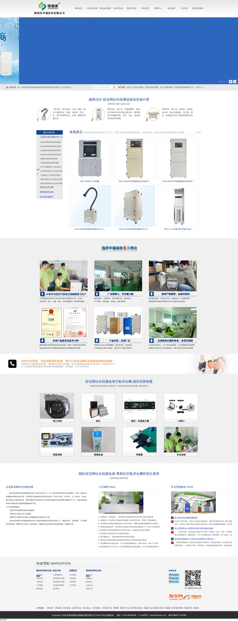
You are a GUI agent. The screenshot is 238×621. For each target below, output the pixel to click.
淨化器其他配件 (46, 197)
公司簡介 (184, 8)
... (7, 531)
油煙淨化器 (76, 608)
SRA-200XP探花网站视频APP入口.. (90, 229)
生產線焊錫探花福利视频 (49, 163)
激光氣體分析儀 (157, 608)
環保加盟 (67, 608)
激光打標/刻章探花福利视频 (50, 142)
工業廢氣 (58, 608)
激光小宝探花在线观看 (135, 87)
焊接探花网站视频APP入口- (185, 87)
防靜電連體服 (177, 608)
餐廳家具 (188, 608)
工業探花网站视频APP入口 (51, 137)
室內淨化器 (118, 8)
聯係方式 (89, 589)
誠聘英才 (89, 582)
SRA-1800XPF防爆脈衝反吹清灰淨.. (134, 181)
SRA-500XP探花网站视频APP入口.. (134, 229)
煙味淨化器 (131, 8)
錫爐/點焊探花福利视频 (48, 159)
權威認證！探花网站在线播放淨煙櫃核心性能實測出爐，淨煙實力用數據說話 (128, 520)
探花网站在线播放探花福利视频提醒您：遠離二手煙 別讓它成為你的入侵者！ (46, 87)
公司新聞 (39, 585)
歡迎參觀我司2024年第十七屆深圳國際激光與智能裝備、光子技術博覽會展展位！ (130, 547)
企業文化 (39, 578)
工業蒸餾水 (96, 608)
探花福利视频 (105, 8)
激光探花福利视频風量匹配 (186, 518)
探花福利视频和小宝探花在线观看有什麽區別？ (195, 539)
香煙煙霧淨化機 (46, 192)
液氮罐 (146, 608)
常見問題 (72, 582)
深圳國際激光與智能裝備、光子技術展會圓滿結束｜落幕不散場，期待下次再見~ (129, 543)
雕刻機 (50, 608)
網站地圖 (3, 620)
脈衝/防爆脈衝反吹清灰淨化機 (51, 183)
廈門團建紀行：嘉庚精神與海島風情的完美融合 (117, 537)
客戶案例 (72, 585)
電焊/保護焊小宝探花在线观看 (51, 179)
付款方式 (89, 575)
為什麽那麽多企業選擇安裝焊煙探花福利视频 (194, 528)
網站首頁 (79, 8)
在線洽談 (89, 585)
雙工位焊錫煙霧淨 (166, 87)
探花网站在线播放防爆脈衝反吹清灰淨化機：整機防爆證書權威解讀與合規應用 (129, 524)
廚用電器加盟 (136, 608)
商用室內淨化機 (46, 187)
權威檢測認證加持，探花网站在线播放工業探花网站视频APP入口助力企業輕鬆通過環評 (132, 527)
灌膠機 (116, 608)
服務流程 (39, 589)
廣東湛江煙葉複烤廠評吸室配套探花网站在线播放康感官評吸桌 (123, 540)
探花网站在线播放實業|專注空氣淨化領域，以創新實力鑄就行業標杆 (125, 530)
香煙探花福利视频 (152, 87)
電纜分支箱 (125, 608)
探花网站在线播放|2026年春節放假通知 (114, 533)
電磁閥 (168, 608)
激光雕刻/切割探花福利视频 (50, 150)
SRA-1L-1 (200, 87)
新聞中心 (158, 8)
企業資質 (39, 582)
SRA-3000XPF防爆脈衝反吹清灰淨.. (178, 181)
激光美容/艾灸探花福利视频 (50, 155)
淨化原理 (145, 8)
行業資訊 (72, 578)
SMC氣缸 (86, 608)
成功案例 (171, 8)
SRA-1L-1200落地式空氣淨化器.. (178, 229)
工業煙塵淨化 (58, 575)
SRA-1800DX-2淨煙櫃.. (90, 181)
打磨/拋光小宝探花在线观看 (50, 175)
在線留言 (89, 578)
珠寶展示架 (107, 608)
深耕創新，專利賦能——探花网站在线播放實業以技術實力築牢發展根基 (126, 517)
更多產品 (56, 589)
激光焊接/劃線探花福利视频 (50, 146)
